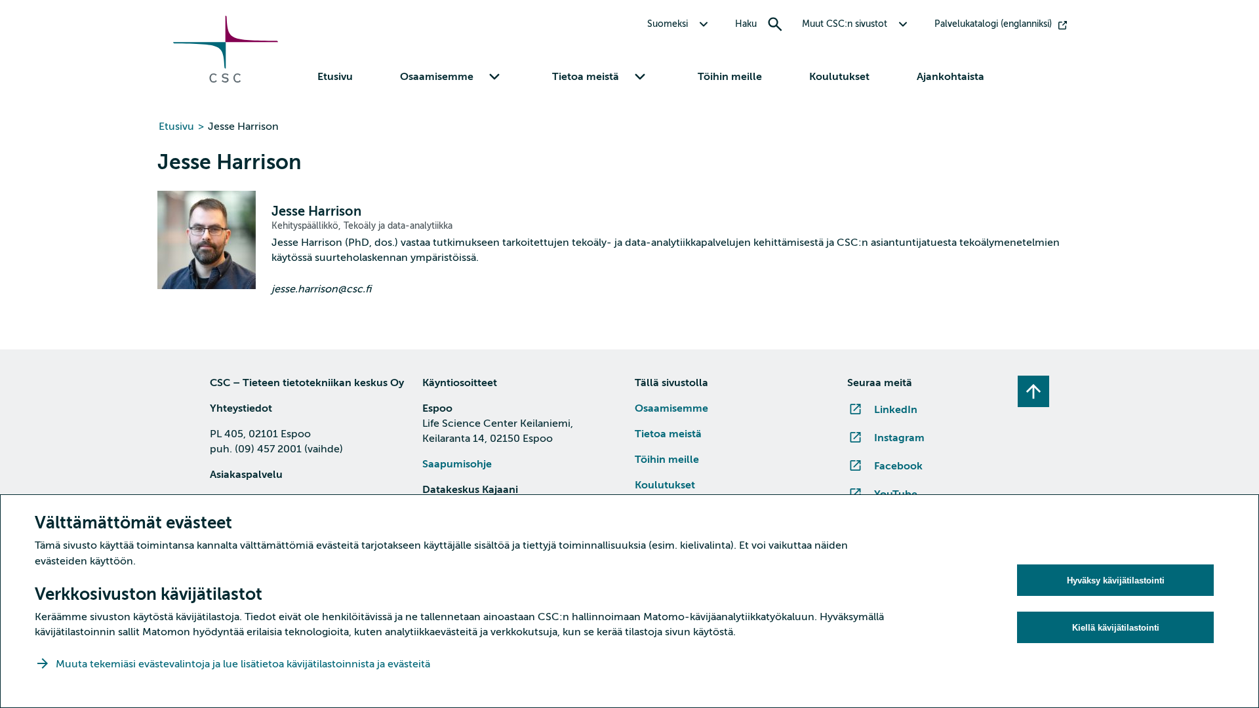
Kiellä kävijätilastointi (1115, 628)
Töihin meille (730, 77)
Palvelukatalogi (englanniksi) (993, 24)
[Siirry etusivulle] (225, 79)
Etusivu (335, 77)
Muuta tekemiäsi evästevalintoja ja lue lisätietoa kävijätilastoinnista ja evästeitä (244, 664)
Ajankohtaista (950, 77)
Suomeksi (667, 24)
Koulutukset (839, 77)
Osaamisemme (671, 408)
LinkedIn (895, 410)
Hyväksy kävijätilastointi (1116, 580)
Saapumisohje (457, 464)
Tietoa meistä (668, 434)
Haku (746, 24)
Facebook (898, 466)
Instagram (899, 438)
